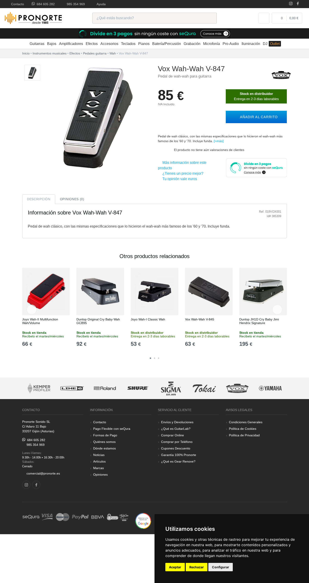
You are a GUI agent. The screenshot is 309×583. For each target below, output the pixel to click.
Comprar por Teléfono (177, 442)
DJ (265, 44)
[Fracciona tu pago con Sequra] (256, 167)
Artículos (99, 461)
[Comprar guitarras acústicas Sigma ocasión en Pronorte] (159, 388)
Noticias (99, 455)
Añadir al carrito (258, 117)
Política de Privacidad (244, 435)
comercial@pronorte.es (43, 473)
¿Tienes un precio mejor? (182, 173)
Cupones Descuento (175, 448)
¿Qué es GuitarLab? (175, 428)
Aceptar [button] (175, 567)
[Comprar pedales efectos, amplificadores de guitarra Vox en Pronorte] (281, 75)
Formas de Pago (105, 435)
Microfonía (211, 44)
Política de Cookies (242, 428)
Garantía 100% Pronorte (178, 455)
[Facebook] (297, 4)
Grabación (192, 44)
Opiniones (100, 474)
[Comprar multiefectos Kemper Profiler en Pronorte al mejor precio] (27, 388)
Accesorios (109, 44)
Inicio (26, 53)
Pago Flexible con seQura (111, 428)
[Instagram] (290, 4)
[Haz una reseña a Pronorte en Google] (143, 520)
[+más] (218, 141)
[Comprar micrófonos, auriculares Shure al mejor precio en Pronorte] (126, 388)
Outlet (275, 44)
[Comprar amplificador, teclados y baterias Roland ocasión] (93, 388)
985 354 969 (75, 4)
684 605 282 (45, 4)
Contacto (16, 4)
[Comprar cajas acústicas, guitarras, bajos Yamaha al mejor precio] (259, 388)
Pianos (144, 44)
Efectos (92, 44)
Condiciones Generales (245, 422)
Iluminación (251, 44)
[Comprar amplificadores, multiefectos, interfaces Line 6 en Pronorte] (60, 388)
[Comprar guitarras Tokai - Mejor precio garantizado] (192, 388)
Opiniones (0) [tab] (72, 199)
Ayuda (100, 4)
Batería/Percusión (166, 44)
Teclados (128, 44)
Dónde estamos (104, 448)
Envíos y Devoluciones (177, 422)
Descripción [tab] (38, 199)
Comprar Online (172, 435)
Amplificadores (71, 44)
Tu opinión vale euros (179, 179)
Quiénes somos (104, 442)
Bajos (51, 44)
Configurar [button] (220, 567)
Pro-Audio (231, 44)
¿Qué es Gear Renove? (178, 461)
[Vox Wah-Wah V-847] (32, 73)
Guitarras (37, 44)
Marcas (98, 468)
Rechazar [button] (196, 567)
